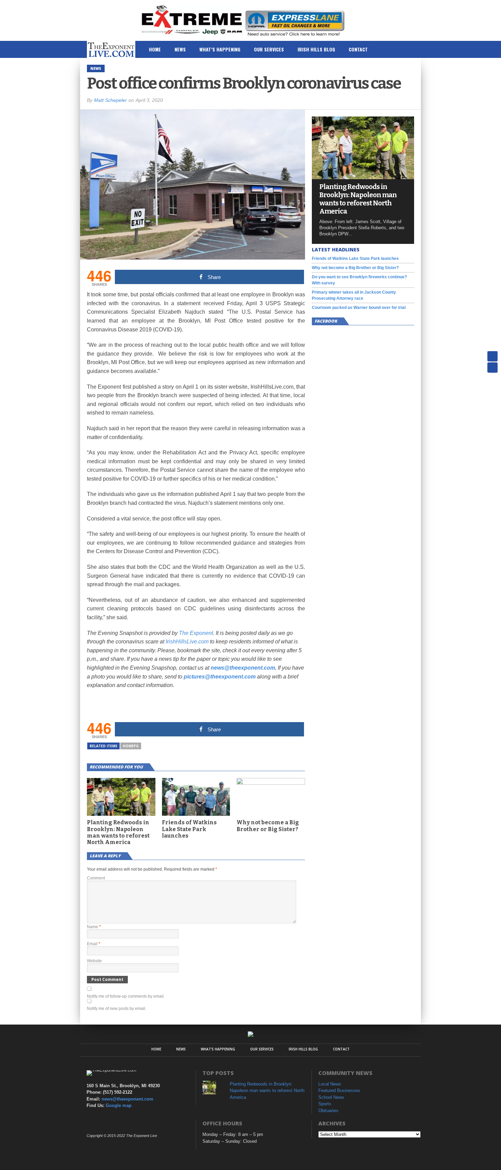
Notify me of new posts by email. (116, 1008)
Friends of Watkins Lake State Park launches (189, 829)
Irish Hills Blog (316, 49)
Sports (324, 1103)
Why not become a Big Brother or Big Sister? (268, 825)
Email (93, 943)
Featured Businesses (339, 1090)
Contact (358, 49)
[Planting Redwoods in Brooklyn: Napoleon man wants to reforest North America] (363, 177)
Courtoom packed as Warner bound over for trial (359, 307)
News (180, 49)
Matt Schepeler (110, 100)
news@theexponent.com (243, 668)
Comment (96, 878)
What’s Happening (219, 49)
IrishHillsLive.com (187, 641)
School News (331, 1097)
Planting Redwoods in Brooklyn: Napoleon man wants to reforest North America (118, 832)
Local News (329, 1084)
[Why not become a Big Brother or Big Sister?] (271, 783)
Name (94, 926)
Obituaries (328, 1110)
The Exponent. (196, 633)
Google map (119, 1105)
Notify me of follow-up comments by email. (126, 996)
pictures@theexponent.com (220, 677)
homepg (131, 746)
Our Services (269, 49)
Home (155, 49)
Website (94, 960)
